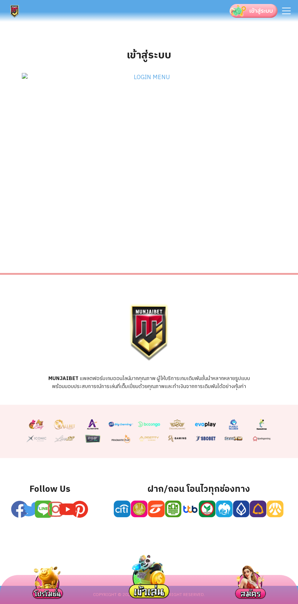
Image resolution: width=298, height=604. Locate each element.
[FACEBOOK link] (20, 509)
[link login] (149, 77)
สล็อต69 (75, 551)
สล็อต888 (259, 551)
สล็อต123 (111, 551)
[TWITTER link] (32, 509)
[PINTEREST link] (79, 509)
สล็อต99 (147, 551)
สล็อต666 (184, 551)
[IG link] (56, 509)
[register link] (44, 509)
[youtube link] (68, 509)
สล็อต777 (221, 551)
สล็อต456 (38, 551)
